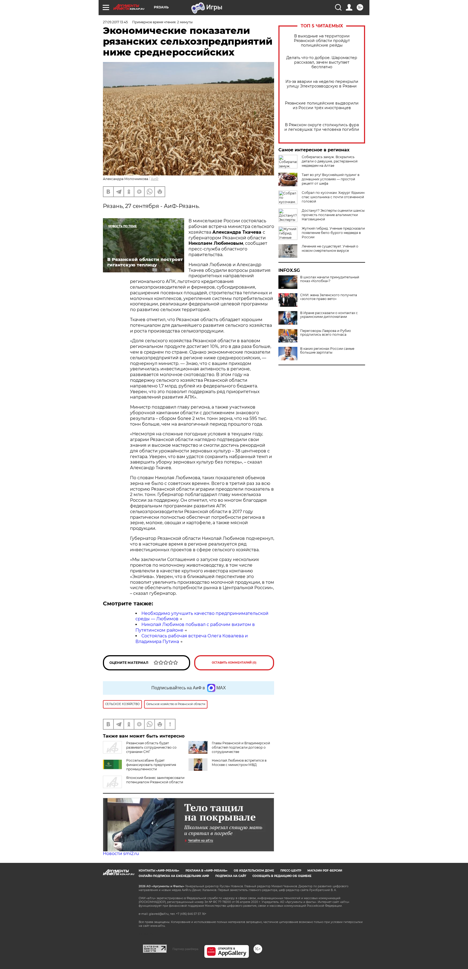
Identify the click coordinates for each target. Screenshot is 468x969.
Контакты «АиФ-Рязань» (159, 870)
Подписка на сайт (230, 876)
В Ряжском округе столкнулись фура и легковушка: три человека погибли (321, 127)
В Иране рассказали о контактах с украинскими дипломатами (329, 315)
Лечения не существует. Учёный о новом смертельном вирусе (330, 248)
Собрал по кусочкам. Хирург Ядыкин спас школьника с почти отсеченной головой (333, 197)
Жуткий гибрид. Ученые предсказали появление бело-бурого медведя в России (333, 232)
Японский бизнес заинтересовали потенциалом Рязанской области (155, 780)
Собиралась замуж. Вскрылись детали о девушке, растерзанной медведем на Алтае (330, 161)
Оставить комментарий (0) (234, 662)
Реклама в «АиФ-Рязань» (206, 870)
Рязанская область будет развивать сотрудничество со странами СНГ (151, 747)
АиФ (154, 179)
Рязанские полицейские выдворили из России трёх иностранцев (322, 105)
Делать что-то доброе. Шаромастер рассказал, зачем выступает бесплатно (321, 62)
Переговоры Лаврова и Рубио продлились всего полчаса (325, 333)
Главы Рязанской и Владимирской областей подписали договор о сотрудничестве (241, 747)
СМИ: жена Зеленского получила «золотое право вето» (328, 297)
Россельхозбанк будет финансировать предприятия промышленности (151, 764)
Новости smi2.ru (121, 853)
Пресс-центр (290, 870)
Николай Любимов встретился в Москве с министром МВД (239, 762)
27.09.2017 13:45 (115, 22)
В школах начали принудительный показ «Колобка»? (329, 279)
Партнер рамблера (185, 949)
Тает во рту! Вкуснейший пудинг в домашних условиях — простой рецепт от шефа (330, 179)
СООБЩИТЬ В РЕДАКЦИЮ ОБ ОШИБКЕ (281, 876)
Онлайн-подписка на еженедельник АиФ (174, 876)
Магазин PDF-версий (324, 870)
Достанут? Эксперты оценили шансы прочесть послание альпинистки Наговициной (333, 214)
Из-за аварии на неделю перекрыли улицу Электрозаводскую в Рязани (321, 84)
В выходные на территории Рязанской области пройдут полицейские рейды (322, 41)
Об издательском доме (254, 870)
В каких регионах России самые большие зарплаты (327, 350)
